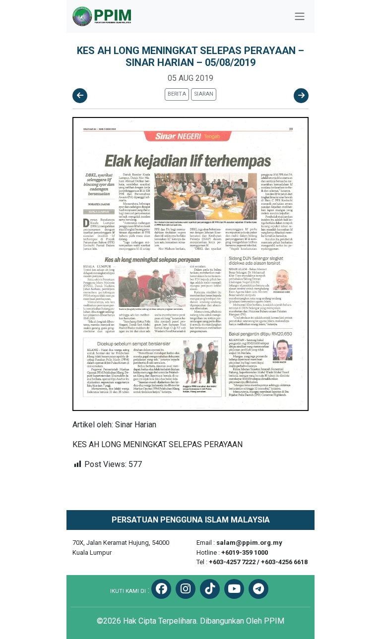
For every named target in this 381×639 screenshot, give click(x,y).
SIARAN (203, 94)
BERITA (177, 94)
